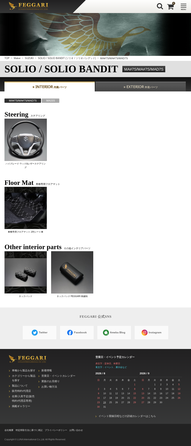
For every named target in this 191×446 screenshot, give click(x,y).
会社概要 (8, 430)
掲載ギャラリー (21, 406)
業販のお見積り (50, 381)
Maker (17, 58)
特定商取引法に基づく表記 (29, 430)
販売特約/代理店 (21, 390)
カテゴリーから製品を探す (23, 378)
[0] (169, 7)
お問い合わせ (76, 430)
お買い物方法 (49, 386)
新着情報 (46, 370)
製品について (20, 385)
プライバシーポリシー (56, 430)
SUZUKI (29, 58)
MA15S (50, 100)
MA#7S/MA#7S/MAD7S (23, 100)
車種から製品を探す (23, 370)
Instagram (154, 332)
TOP (7, 58)
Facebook (80, 332)
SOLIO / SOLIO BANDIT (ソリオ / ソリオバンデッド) (67, 58)
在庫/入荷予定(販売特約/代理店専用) (23, 398)
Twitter (42, 332)
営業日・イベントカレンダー (58, 375)
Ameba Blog (117, 332)
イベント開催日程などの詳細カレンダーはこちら (127, 416)
